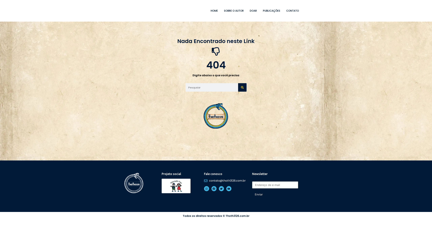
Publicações (271, 10)
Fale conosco (213, 174)
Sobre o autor (234, 10)
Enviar (259, 194)
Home (214, 10)
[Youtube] (228, 188)
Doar (253, 10)
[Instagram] (206, 188)
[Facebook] (214, 188)
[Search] (242, 87)
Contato (292, 10)
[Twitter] (221, 188)
